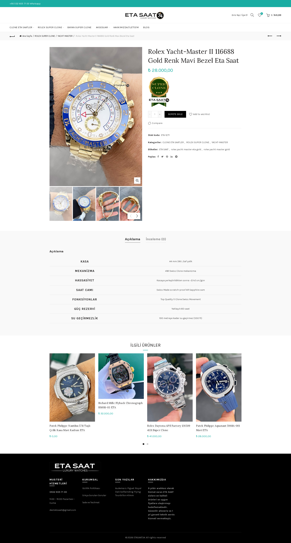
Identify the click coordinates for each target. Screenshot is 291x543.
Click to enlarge (137, 180)
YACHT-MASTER (65, 36)
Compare (157, 123)
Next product (278, 36)
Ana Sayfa (27, 36)
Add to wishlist (201, 114)
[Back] (12, 36)
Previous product (270, 36)
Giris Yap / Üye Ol (239, 15)
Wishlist (261, 13)
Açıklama (132, 239)
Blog (146, 27)
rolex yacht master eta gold (186, 149)
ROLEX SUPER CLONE (50, 27)
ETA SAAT (163, 149)
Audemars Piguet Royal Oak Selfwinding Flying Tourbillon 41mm (128, 492)
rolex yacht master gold (217, 149)
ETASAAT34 (139, 537)
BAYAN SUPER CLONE (79, 27)
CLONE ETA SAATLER (21, 27)
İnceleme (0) (156, 239)
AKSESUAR (102, 27)
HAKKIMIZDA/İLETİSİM (126, 27)
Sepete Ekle (175, 114)
